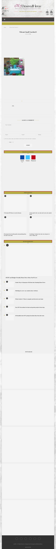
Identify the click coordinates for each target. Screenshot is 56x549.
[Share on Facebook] (24, 101)
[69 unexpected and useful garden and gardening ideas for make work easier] (15, 224)
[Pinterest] (30, 538)
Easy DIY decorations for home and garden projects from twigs (30, 307)
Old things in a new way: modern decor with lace (26, 290)
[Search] (51, 19)
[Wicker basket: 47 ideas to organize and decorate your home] (10, 301)
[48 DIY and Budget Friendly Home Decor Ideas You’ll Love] (29, 260)
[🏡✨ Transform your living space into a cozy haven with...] (28, 427)
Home (5, 27)
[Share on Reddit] (29, 101)
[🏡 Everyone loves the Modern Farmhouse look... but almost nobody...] (28, 500)
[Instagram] (26, 538)
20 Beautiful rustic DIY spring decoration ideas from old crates (29, 315)
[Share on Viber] (32, 101)
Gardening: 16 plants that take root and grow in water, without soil (39, 235)
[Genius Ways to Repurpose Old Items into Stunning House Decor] (10, 284)
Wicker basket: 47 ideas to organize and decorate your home (29, 299)
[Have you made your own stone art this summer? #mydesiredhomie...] (28, 464)
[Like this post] (22, 101)
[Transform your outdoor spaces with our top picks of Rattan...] (28, 354)
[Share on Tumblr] (28, 101)
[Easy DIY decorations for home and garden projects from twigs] (10, 309)
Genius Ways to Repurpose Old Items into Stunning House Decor (30, 282)
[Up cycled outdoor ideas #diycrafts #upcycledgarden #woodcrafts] (28, 390)
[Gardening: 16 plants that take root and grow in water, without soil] (40, 224)
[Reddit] (32, 14)
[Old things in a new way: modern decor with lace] (10, 293)
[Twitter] (25, 14)
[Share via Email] (33, 101)
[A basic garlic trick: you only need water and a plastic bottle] (40, 203)
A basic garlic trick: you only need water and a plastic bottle (40, 213)
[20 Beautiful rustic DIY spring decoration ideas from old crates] (10, 317)
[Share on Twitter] (25, 101)
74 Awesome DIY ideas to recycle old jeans (12, 212)
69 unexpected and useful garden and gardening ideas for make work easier (15, 235)
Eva (30, 34)
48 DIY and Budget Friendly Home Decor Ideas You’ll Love (21, 277)
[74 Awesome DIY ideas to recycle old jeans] (15, 203)
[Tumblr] (35, 538)
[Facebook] (23, 14)
